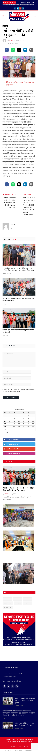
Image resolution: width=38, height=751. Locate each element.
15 (28, 421)
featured (7, 603)
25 (9, 427)
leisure (27, 603)
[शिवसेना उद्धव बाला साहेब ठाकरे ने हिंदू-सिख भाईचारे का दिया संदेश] (19, 318)
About (13, 746)
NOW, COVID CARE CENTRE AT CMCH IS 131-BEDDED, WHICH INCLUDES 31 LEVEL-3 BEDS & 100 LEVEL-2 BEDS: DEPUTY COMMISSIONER (29, 206)
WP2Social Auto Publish (11, 750)
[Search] (34, 16)
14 (23, 421)
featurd (27, 599)
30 (33, 427)
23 (33, 424)
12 (14, 421)
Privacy (19, 746)
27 (19, 427)
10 (5, 421)
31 (5, 430)
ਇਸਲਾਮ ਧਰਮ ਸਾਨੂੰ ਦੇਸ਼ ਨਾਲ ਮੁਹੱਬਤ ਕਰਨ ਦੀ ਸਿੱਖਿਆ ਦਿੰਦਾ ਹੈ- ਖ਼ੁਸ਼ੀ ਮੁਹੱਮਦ (25, 701)
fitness (18, 603)
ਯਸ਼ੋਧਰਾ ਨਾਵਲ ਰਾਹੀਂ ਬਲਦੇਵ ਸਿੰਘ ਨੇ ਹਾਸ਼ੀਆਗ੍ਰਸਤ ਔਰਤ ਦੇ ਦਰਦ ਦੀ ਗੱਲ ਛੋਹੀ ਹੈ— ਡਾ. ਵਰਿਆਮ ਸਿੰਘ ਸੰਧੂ (19, 5)
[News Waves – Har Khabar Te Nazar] (19, 15)
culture (7, 599)
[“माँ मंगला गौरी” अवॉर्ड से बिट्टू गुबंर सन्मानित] (19, 67)
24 (5, 427)
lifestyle (7, 607)
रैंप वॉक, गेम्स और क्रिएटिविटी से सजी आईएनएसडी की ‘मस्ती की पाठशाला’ (18, 299)
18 (9, 424)
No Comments (14, 43)
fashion (17, 599)
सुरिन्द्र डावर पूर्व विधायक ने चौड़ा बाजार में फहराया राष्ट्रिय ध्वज (24, 724)
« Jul (4, 432)
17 (5, 424)
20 (19, 424)
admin (11, 40)
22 (28, 424)
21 (23, 424)
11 (9, 421)
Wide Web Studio (26, 741)
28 (24, 427)
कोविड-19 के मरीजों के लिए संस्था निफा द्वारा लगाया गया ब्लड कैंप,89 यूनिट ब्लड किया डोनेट (9, 203)
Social (5, 26)
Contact (25, 746)
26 (14, 427)
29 (28, 427)
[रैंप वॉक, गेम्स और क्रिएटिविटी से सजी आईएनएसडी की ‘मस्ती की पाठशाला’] (19, 287)
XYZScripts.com (29, 750)
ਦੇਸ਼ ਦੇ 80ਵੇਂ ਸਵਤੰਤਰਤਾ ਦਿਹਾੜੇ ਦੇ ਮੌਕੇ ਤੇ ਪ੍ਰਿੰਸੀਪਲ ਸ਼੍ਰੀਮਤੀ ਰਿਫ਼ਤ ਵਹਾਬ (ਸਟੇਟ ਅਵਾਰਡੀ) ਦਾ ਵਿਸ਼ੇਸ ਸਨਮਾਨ (19, 269)
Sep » (7, 432)
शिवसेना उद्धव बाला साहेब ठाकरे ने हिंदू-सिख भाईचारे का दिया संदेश (18, 331)
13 (19, 421)
